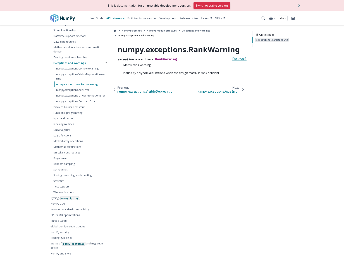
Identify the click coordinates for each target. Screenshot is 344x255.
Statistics (58, 181)
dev (282, 18)
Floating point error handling (70, 57)
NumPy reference (132, 30)
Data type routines (64, 41)
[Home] (115, 31)
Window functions (64, 192)
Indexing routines (63, 124)
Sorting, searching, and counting (72, 175)
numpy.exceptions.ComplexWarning (77, 68)
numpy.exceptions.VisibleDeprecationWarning (80, 76)
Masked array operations (68, 141)
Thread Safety (59, 220)
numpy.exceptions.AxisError (72, 90)
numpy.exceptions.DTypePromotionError (80, 95)
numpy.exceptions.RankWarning (77, 84)
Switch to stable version (212, 6)
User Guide (96, 18)
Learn (205, 18)
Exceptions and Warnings (69, 63)
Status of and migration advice (77, 245)
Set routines (60, 169)
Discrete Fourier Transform (69, 107)
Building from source (141, 18)
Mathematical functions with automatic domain (76, 49)
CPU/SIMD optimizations (65, 215)
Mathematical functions (67, 146)
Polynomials (60, 158)
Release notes (189, 18)
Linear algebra (61, 129)
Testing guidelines (61, 237)
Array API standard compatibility (70, 209)
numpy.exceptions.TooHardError (75, 101)
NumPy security (60, 232)
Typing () (65, 198)
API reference (115, 18)
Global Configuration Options (68, 226)
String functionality (64, 30)
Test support (61, 186)
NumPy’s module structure (162, 30)
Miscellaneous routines (66, 152)
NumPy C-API (58, 203)
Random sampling (64, 163)
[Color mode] (272, 18)
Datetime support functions (70, 36)
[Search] (263, 18)
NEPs (218, 18)
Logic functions (62, 135)
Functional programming (68, 112)
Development (168, 18)
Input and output (63, 118)
